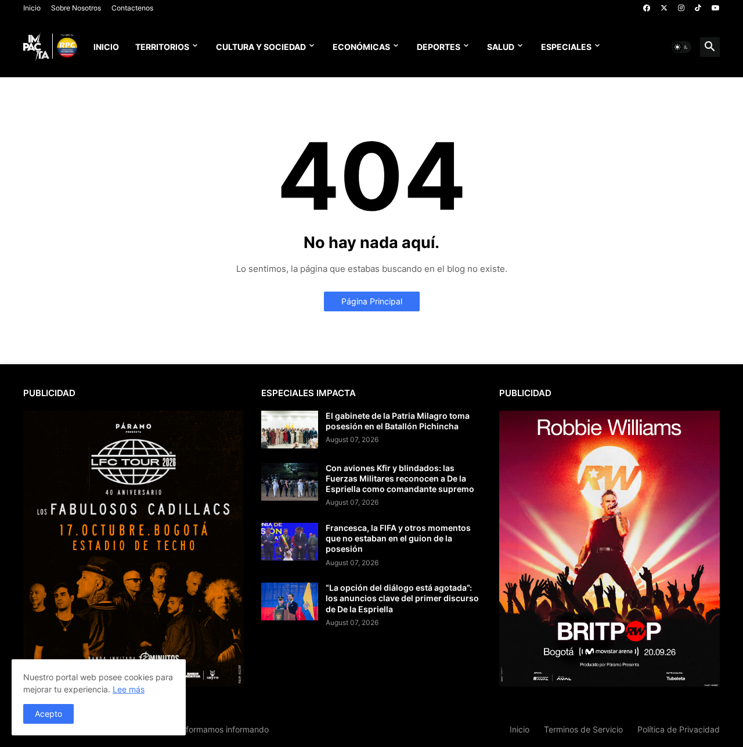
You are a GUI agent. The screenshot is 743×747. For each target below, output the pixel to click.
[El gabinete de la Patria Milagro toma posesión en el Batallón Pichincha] (289, 429)
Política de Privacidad (678, 729)
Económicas (361, 47)
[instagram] (681, 8)
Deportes (438, 47)
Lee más (129, 689)
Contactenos (132, 7)
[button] (681, 47)
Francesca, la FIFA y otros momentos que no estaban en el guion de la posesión (398, 538)
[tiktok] (698, 8)
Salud (500, 47)
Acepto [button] (48, 714)
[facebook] (646, 8)
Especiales (566, 47)
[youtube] (716, 8)
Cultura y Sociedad (261, 47)
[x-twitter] (664, 8)
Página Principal (371, 301)
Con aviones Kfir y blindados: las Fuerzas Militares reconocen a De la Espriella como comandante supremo (400, 478)
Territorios (162, 47)
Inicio (32, 7)
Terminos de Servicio (583, 729)
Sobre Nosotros (76, 7)
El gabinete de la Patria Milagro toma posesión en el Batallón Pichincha (398, 421)
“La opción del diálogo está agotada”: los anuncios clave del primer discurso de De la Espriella (402, 598)
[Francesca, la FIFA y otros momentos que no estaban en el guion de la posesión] (289, 542)
